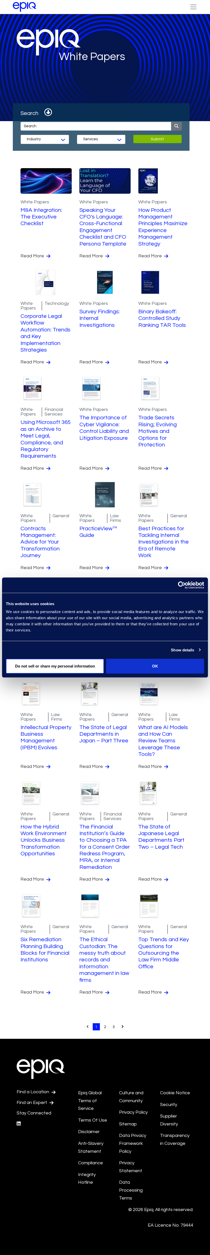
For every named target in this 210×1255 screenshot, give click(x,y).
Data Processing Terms (131, 1190)
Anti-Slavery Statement (90, 1147)
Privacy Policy (133, 1112)
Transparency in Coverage (175, 1139)
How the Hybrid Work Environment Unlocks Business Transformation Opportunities (43, 840)
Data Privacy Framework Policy (132, 1143)
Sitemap (128, 1124)
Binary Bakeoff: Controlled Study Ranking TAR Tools (162, 318)
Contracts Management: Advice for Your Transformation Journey (40, 542)
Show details (182, 650)
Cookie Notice (175, 1092)
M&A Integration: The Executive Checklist (41, 217)
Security (168, 1104)
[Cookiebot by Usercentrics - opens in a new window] (181, 585)
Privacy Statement (130, 1166)
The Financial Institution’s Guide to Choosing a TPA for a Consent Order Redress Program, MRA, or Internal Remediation (104, 847)
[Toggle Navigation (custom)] (193, 7)
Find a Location (33, 1091)
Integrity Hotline (87, 1178)
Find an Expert (32, 1102)
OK (155, 666)
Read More (32, 256)
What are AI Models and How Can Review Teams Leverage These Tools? (163, 740)
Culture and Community (131, 1096)
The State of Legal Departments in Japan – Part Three (103, 734)
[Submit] (176, 126)
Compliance (90, 1162)
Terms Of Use (92, 1120)
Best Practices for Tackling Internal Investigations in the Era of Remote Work (163, 542)
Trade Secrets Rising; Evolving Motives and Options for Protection (157, 431)
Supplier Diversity (169, 1120)
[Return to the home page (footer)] (24, 7)
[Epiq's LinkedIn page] (19, 1123)
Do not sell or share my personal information (55, 666)
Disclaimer (89, 1131)
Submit (157, 139)
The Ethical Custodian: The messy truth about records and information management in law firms (104, 960)
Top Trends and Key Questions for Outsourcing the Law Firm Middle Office (163, 953)
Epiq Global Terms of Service (90, 1100)
